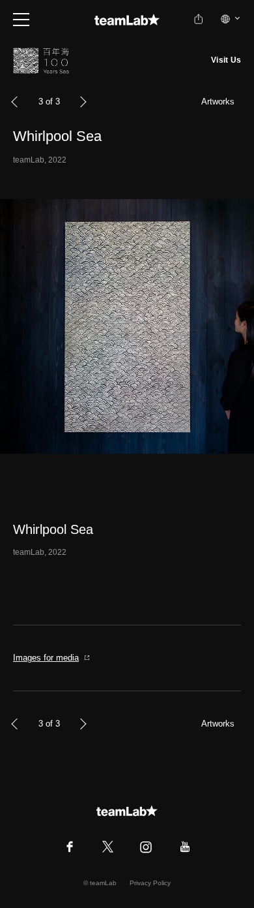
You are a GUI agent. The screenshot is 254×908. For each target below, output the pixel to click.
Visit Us (226, 60)
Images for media (46, 658)
